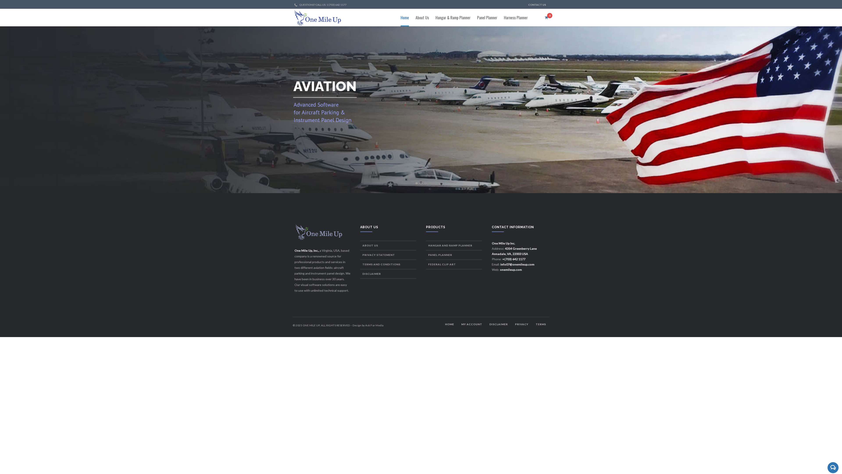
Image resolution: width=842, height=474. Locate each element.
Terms (541, 324)
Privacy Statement (378, 255)
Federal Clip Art (442, 264)
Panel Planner (440, 255)
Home (449, 324)
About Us (370, 245)
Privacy (521, 324)
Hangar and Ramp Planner (450, 245)
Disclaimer (371, 273)
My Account (471, 324)
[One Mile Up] (318, 17)
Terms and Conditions (381, 264)
